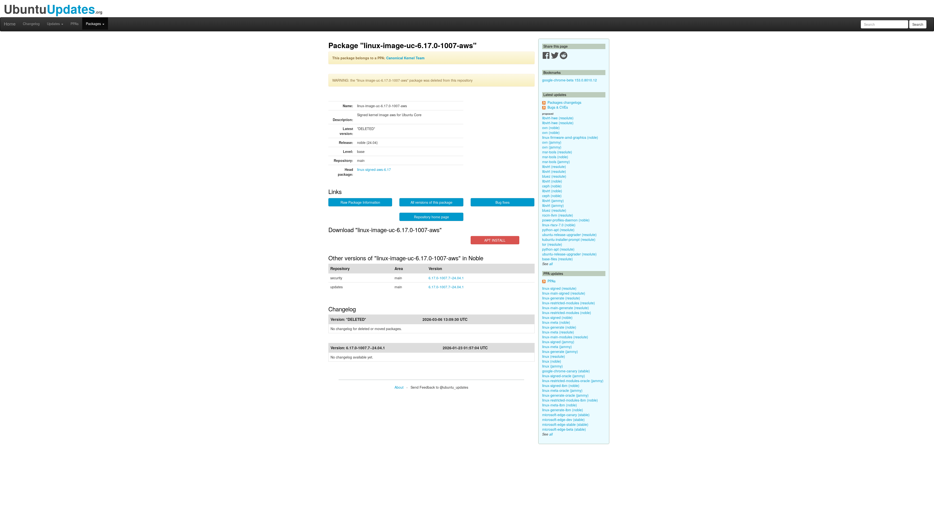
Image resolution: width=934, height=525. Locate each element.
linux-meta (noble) (556, 322)
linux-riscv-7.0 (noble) (558, 224)
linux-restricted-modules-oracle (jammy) (572, 380)
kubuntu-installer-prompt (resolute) (568, 239)
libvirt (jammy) (553, 200)
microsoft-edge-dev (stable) (563, 419)
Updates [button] (54, 23)
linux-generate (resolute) (561, 298)
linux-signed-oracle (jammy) (563, 375)
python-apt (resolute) (558, 229)
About (399, 387)
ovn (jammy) (551, 142)
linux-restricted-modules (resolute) (568, 302)
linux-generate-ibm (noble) (562, 409)
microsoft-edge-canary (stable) (566, 414)
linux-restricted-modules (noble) (566, 312)
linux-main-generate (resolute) (565, 307)
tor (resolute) (552, 244)
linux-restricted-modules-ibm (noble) (570, 400)
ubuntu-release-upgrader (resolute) (569, 234)
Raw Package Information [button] (360, 202)
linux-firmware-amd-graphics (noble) (570, 137)
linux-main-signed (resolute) (563, 293)
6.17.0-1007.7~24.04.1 (446, 277)
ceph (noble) (552, 186)
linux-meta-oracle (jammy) (562, 390)
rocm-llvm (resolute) (557, 215)
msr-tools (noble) (555, 156)
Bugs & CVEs (558, 107)
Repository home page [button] (431, 216)
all (551, 263)
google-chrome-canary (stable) (566, 370)
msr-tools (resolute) (557, 151)
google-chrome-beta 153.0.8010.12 (569, 80)
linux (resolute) (553, 356)
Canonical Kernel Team (405, 57)
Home (10, 23)
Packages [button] (94, 23)
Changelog (31, 23)
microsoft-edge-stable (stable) (565, 424)
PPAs (75, 23)
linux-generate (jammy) (560, 351)
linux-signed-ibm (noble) (560, 385)
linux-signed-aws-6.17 (374, 169)
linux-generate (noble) (559, 327)
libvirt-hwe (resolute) (558, 117)
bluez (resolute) (554, 176)
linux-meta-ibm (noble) (559, 404)
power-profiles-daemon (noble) (566, 220)
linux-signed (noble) (557, 317)
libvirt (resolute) (554, 166)
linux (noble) (551, 361)
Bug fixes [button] (502, 202)
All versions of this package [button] (431, 202)
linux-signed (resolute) (559, 288)
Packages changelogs (564, 102)
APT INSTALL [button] (494, 240)
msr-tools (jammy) (556, 161)
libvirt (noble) (552, 181)
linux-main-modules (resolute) (565, 336)
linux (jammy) (552, 366)
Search (917, 24)
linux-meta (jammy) (557, 346)
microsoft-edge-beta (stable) (564, 429)
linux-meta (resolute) (558, 332)
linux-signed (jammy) (558, 341)
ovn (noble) (551, 127)
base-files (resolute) (557, 258)
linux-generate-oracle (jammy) (565, 395)
